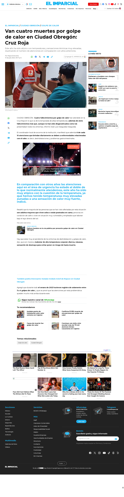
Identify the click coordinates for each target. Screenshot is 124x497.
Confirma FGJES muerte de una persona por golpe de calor (72, 313)
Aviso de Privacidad (40, 426)
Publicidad (37, 450)
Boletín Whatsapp (40, 411)
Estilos (7, 429)
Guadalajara (53, 8)
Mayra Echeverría (13, 56)
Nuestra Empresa (40, 435)
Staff (35, 420)
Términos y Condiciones (103, 443)
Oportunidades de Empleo (43, 438)
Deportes (8, 423)
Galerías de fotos (11, 444)
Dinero (7, 420)
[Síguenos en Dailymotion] (121, 4)
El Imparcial (12, 25)
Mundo (7, 414)
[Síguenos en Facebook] (103, 4)
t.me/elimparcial (112, 409)
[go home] (11, 466)
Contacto (37, 444)
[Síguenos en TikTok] (115, 4)
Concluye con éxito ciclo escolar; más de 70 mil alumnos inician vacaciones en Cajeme (71, 326)
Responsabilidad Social (42, 429)
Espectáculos (10, 426)
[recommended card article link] (21, 230)
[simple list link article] (103, 65)
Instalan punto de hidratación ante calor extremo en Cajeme (35, 313)
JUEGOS (29, 8)
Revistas (88, 8)
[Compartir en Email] (47, 57)
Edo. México (43, 8)
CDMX (35, 8)
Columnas (70, 8)
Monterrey (62, 8)
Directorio (37, 441)
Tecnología (9, 432)
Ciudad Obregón (30, 25)
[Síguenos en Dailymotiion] (118, 453)
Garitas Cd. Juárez (113, 8)
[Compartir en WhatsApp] (32, 57)
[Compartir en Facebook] (35, 57)
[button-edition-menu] (105, 8)
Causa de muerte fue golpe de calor (35, 324)
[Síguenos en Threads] (118, 4)
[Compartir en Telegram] (43, 57)
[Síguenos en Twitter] (106, 4)
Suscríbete (93, 4)
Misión (36, 432)
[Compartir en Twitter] (39, 57)
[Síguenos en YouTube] (112, 4)
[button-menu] (2, 4)
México (7, 411)
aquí (59, 302)
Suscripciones (38, 447)
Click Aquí (81, 421)
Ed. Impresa (80, 8)
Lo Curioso (9, 417)
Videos (7, 447)
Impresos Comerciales (42, 423)
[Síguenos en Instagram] (109, 4)
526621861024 (81, 409)
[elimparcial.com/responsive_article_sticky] (123, 487)
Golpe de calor (50, 25)
